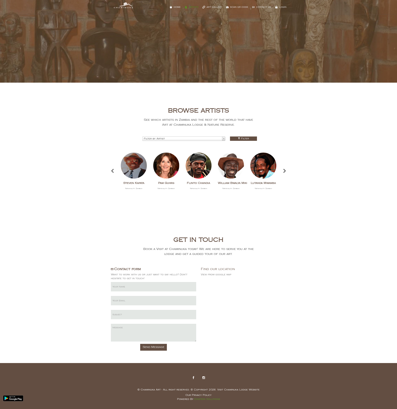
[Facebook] (193, 378)
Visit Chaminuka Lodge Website (238, 390)
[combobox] (183, 138)
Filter (244, 139)
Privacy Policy (202, 395)
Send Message (153, 347)
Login (282, 7)
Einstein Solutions (207, 399)
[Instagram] (203, 378)
